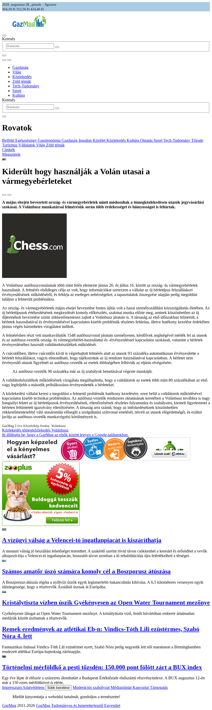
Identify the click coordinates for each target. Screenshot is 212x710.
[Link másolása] (4, 195)
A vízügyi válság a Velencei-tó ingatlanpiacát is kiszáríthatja (81, 540)
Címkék (8, 149)
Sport (16, 90)
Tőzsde (197, 140)
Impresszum (12, 687)
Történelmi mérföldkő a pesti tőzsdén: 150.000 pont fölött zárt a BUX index (102, 667)
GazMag (9, 705)
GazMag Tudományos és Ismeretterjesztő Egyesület (78, 705)
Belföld (8, 140)
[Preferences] (4, 55)
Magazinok (11, 154)
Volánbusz (60, 430)
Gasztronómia (50, 140)
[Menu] (4, 35)
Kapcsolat (141, 687)
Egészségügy (26, 140)
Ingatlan (86, 140)
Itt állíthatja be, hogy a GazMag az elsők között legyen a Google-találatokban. (65, 435)
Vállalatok (27, 145)
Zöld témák (21, 81)
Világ (16, 72)
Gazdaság (20, 67)
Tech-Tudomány (25, 86)
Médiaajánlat (122, 687)
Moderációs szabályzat (92, 687)
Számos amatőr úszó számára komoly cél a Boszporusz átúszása (86, 571)
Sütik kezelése (58, 688)
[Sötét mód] (4, 60)
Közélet (100, 140)
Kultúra (18, 95)
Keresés (8, 39)
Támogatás (159, 687)
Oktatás (147, 140)
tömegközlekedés (36, 430)
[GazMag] (29, 25)
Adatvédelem (33, 687)
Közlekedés (22, 77)
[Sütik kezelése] (9, 60)
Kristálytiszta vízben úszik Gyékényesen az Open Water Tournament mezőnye (106, 602)
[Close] (4, 116)
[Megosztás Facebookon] (9, 195)
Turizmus (10, 145)
